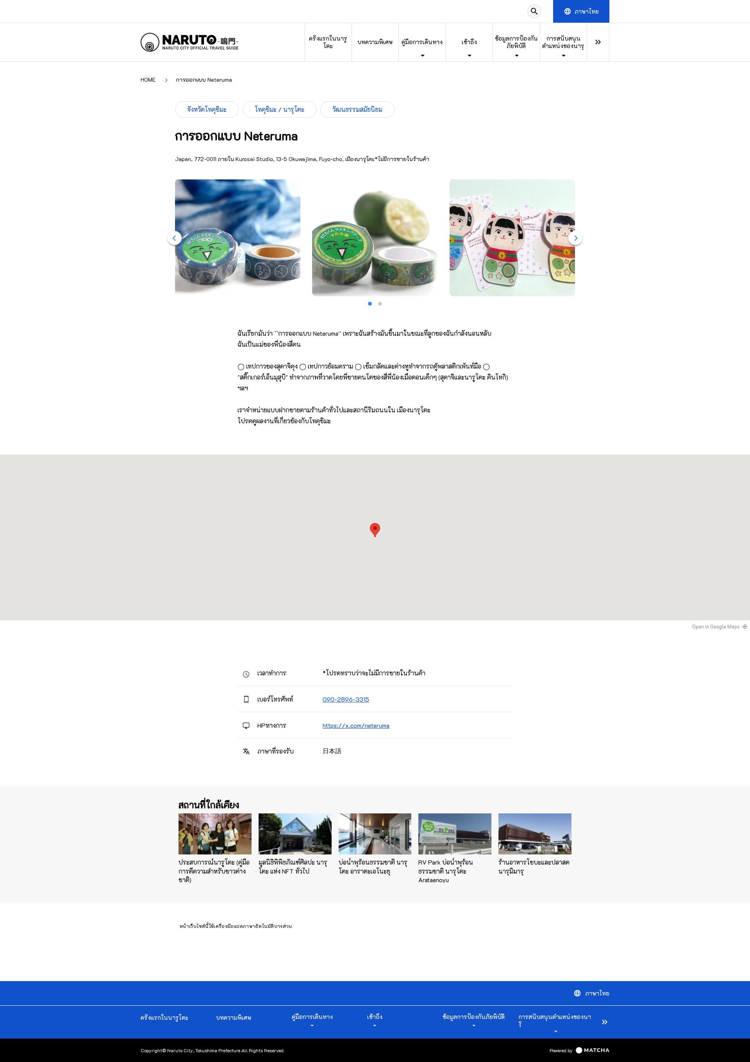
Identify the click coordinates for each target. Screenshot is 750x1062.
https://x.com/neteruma (356, 725)
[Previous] (175, 238)
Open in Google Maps (716, 626)
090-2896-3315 (346, 699)
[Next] (575, 238)
